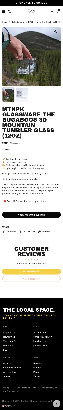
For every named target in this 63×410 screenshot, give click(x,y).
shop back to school (31, 3)
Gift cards (8, 345)
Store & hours (40, 332)
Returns (37, 367)
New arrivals (9, 336)
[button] (58, 11)
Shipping (37, 363)
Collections (16, 22)
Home (4, 22)
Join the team (10, 372)
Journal (6, 376)
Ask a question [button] (31, 278)
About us (7, 363)
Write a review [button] (31, 271)
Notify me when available (31, 215)
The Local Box (10, 341)
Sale (5, 350)
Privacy (37, 372)
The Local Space (29, 401)
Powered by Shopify (48, 401)
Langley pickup (40, 341)
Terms (36, 376)
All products (9, 332)
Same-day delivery (42, 336)
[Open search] (9, 11)
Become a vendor (12, 367)
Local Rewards (40, 345)
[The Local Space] (31, 11)
